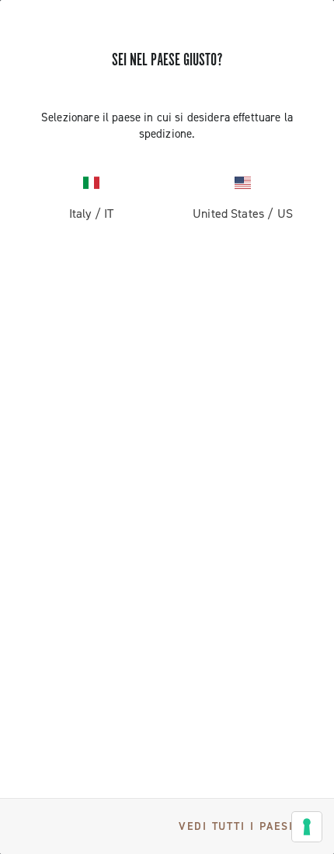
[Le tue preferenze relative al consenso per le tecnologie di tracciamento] (307, 827)
